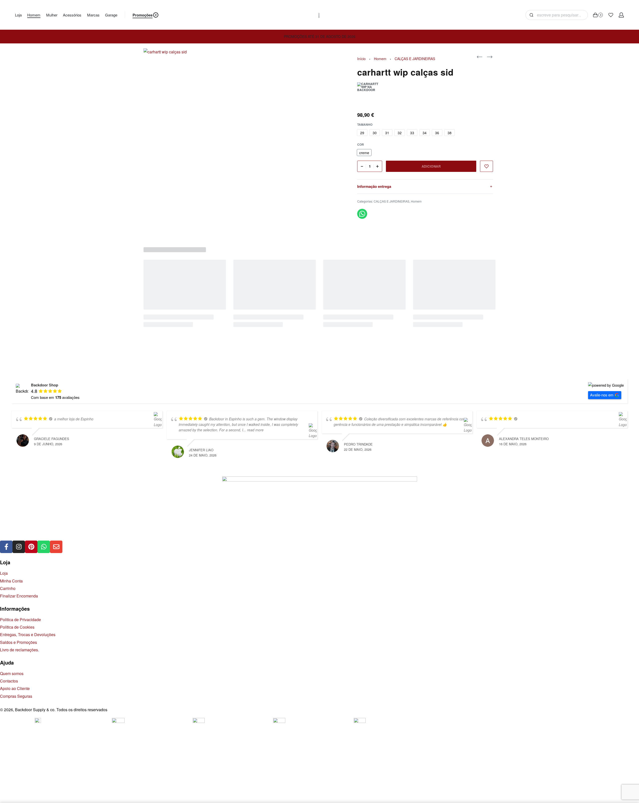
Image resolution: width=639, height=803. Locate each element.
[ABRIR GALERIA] (237, 141)
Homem (380, 58)
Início (361, 58)
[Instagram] (18, 547)
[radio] (362, 132)
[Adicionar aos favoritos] (486, 166)
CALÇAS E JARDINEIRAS (415, 58)
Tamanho (364, 125)
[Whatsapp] (43, 547)
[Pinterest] (31, 547)
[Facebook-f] (6, 547)
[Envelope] (56, 547)
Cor (360, 145)
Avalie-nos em (602, 394)
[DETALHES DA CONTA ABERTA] (621, 15)
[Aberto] (611, 15)
